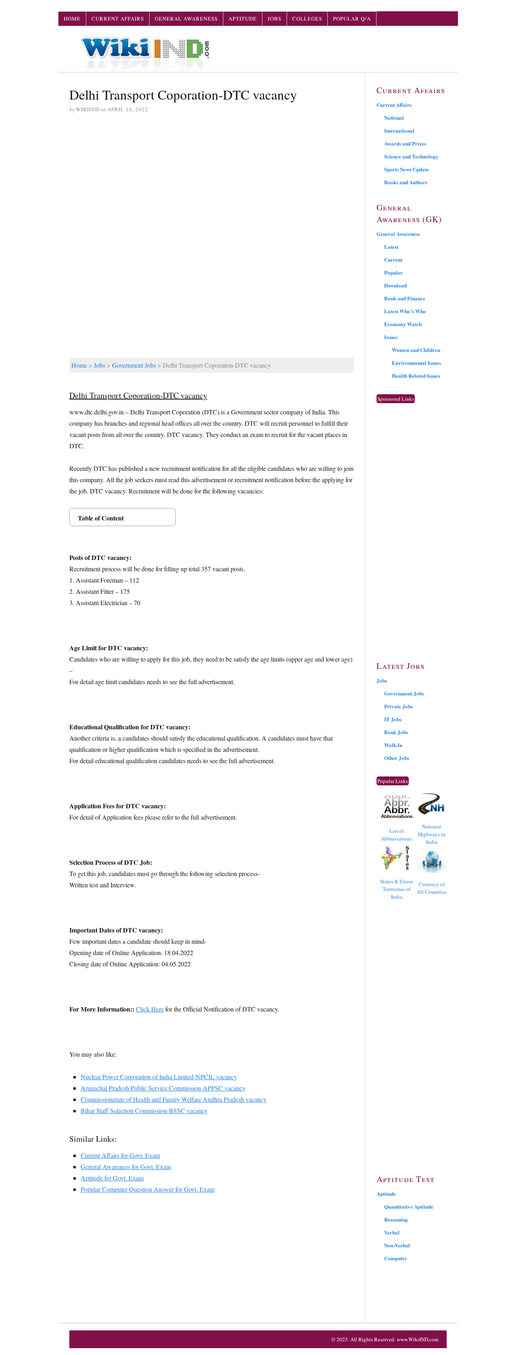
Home (72, 18)
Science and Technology (411, 156)
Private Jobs (398, 706)
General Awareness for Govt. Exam (126, 1166)
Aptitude (243, 18)
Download (395, 285)
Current (393, 259)
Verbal (391, 1232)
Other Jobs (396, 758)
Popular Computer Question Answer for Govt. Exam (147, 1189)
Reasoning (396, 1219)
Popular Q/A (352, 18)
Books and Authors (405, 182)
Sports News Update (406, 169)
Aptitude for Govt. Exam (112, 1178)
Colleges (307, 18)
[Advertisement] (211, 181)
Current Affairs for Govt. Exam (120, 1155)
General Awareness (186, 18)
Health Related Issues (416, 375)
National (394, 117)
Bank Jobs (396, 732)
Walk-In (393, 745)
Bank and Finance (404, 298)
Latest (391, 246)
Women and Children (416, 350)
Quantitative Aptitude (408, 1206)
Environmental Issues (416, 362)
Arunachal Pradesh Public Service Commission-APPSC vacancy (163, 1088)
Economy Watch (403, 324)
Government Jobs (134, 365)
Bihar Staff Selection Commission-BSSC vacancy (144, 1110)
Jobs (274, 18)
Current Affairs (118, 18)
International (399, 130)
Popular (393, 272)
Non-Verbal (397, 1245)
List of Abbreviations (396, 834)
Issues (390, 337)
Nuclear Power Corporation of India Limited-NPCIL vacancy (159, 1076)
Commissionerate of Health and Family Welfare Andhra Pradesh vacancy (173, 1099)
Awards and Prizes (405, 143)
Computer (395, 1258)
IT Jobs (393, 719)
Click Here (150, 1009)
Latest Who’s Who (405, 311)
